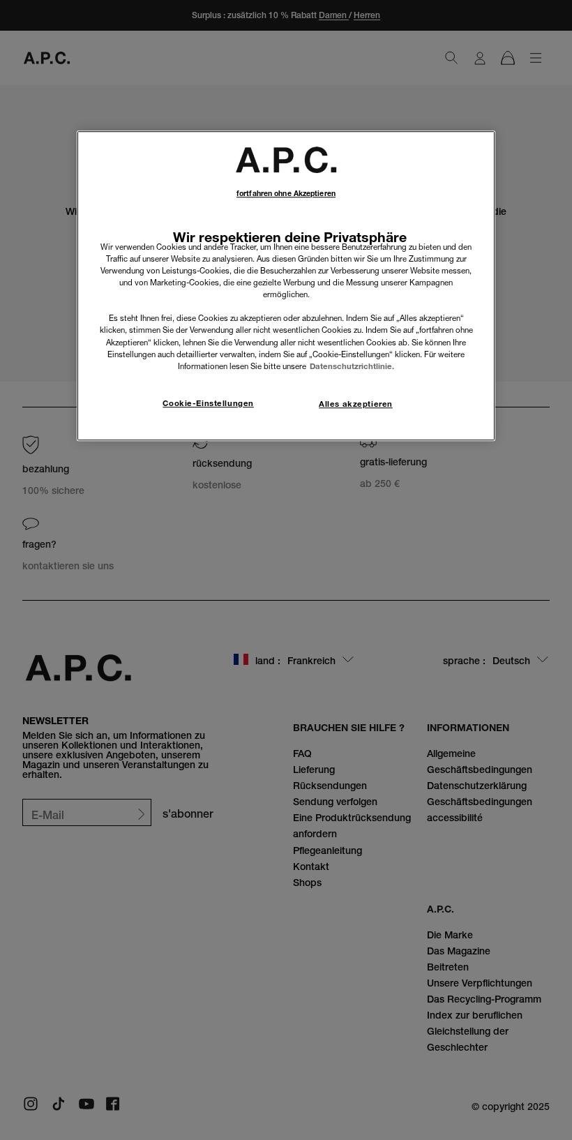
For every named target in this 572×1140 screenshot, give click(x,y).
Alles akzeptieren (356, 404)
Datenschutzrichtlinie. (352, 366)
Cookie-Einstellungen (208, 403)
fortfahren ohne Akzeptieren (286, 193)
